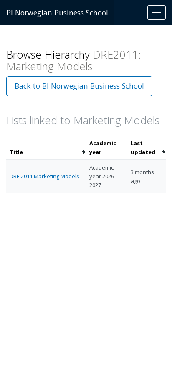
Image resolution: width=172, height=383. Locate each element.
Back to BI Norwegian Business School (79, 86)
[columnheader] (46, 148)
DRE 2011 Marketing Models (44, 176)
